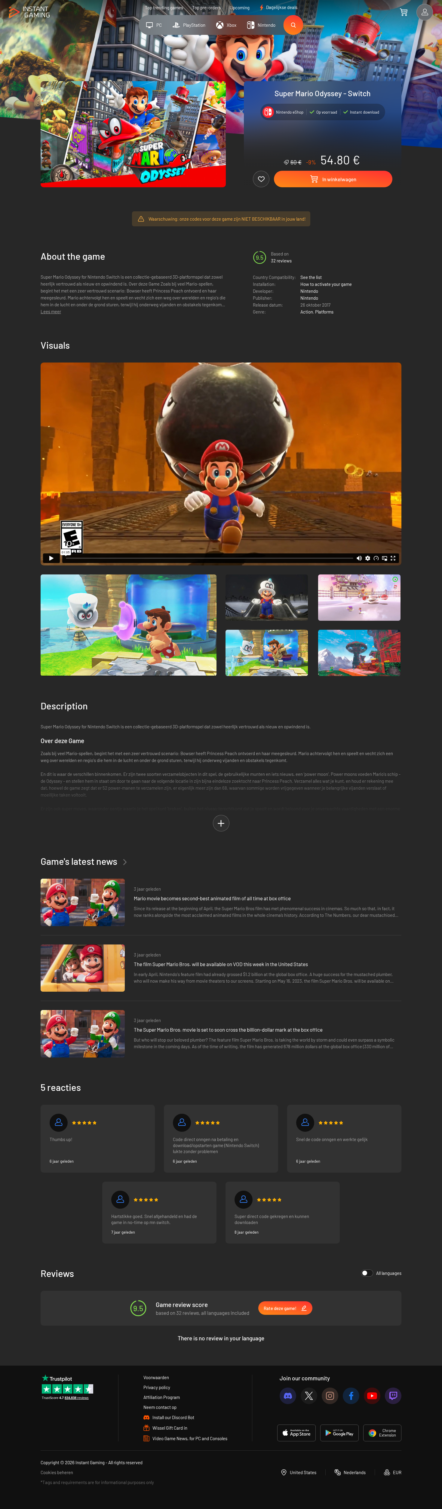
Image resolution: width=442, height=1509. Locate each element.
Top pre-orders (206, 7)
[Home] (29, 12)
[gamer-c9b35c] (59, 1123)
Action (306, 311)
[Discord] (288, 1396)
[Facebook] (351, 1396)
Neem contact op (159, 1407)
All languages (388, 1273)
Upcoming (240, 7)
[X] (309, 1396)
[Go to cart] (403, 12)
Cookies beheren (57, 1472)
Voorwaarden (156, 1377)
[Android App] (339, 1433)
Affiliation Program (161, 1397)
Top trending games (164, 7)
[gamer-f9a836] (244, 1200)
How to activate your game (326, 284)
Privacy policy (156, 1387)
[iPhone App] (296, 1433)
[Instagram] (330, 1396)
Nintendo (309, 291)
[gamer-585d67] (305, 1123)
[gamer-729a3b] (120, 1200)
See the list (311, 277)
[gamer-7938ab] (182, 1123)
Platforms (324, 311)
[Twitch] (393, 1396)
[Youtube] (372, 1396)
